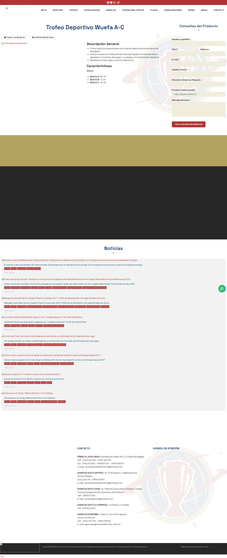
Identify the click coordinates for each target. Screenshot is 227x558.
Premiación (25, 287)
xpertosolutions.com (199, 547)
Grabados (9, 218)
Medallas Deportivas (18, 203)
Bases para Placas (130, 225)
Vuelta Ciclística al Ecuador (54, 325)
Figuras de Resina (16, 211)
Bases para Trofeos (17, 226)
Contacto (219, 10)
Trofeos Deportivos (44, 37)
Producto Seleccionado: (184, 90)
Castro (7, 268)
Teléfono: (205, 49)
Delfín (49, 382)
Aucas (43, 382)
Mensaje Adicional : (181, 100)
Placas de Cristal (15, 195)
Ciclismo (39, 325)
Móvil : (175, 49)
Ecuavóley (105, 306)
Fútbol (13, 268)
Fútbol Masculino (33, 268)
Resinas (134, 445)
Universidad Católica (49, 401)
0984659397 (98, 479)
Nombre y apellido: (181, 39)
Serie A (37, 382)
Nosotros (58, 10)
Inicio (44, 10)
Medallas (111, 10)
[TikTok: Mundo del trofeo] (118, 2)
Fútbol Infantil (80, 306)
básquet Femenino (75, 287)
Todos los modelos (15, 37)
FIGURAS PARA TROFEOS (133, 10)
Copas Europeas (92, 10)
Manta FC (61, 401)
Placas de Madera (129, 210)
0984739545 (104, 521)
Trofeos (73, 10)
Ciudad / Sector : (180, 69)
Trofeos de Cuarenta (18, 242)
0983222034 (89, 508)
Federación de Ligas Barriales (55, 344)
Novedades (21, 268)
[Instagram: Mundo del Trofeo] (111, 2)
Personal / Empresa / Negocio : (187, 80)
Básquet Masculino (59, 287)
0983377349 (89, 495)
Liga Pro (30, 382)
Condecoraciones (173, 10)
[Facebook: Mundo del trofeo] (108, 2)
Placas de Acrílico (129, 194)
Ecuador (34, 287)
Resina (191, 10)
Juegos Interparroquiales (50, 363)
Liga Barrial (38, 344)
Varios (204, 10)
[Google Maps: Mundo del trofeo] (115, 2)
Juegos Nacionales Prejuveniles (94, 287)
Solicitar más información (189, 124)
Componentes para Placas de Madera (32, 234)
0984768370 (117, 463)
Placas (154, 10)
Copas (48, 287)
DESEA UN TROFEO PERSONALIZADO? (113, 164)
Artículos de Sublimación (135, 217)
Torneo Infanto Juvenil (66, 306)
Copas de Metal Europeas (135, 187)
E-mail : (176, 59)
